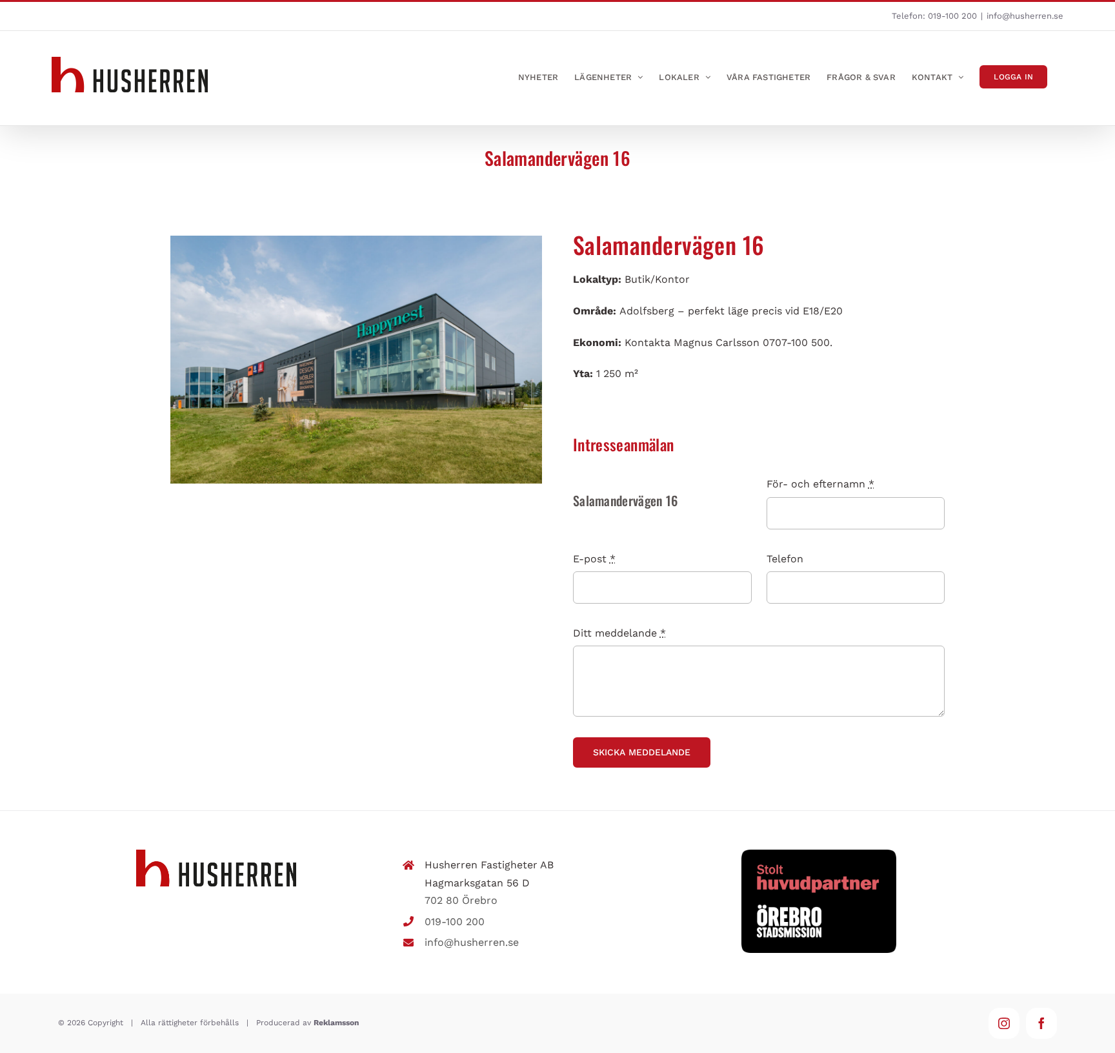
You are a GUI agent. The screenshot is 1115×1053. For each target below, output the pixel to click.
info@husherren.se (1025, 16)
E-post (594, 559)
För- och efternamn (820, 484)
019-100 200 (952, 16)
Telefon (785, 559)
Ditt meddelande (619, 633)
